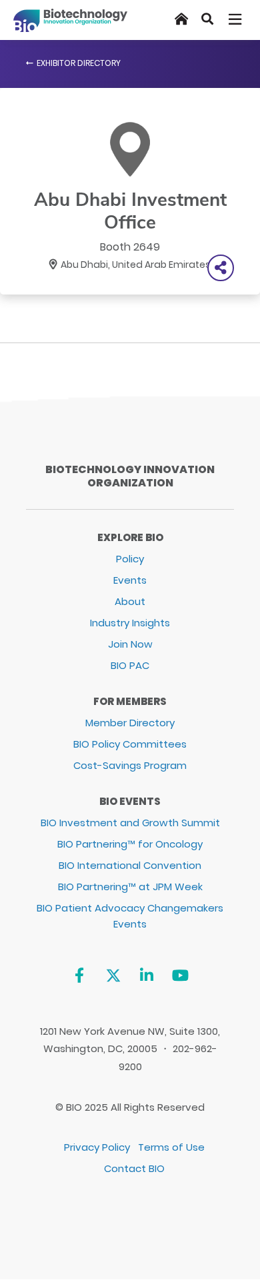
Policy (130, 559)
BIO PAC (130, 665)
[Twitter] (113, 976)
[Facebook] (79, 976)
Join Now (130, 644)
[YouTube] (180, 976)
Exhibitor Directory (79, 63)
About (130, 601)
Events (130, 580)
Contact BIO (134, 1168)
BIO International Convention (130, 865)
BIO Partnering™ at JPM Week (130, 887)
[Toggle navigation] (236, 19)
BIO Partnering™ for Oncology (130, 844)
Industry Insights (130, 623)
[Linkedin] (147, 976)
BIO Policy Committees (130, 744)
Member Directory (130, 723)
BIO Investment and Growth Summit (130, 823)
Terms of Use (171, 1147)
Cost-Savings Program (130, 765)
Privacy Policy (97, 1147)
